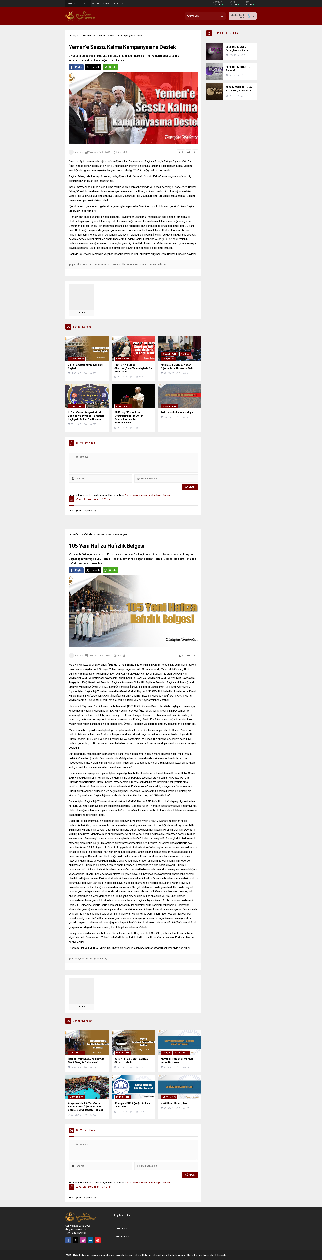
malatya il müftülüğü (98, 958)
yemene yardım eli (157, 264)
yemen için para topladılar (113, 264)
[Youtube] (98, 1240)
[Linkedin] (90, 1240)
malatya (84, 958)
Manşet (166, 1053)
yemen (97, 264)
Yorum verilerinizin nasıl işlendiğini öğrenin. (147, 495)
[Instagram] (83, 1240)
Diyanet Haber (88, 35)
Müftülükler (87, 534)
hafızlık (75, 958)
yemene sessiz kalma (137, 264)
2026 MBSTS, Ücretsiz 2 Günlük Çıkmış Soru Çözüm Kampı (123, 3)
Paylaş (78, 67)
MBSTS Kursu (123, 1236)
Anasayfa (73, 35)
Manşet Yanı (169, 359)
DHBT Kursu (122, 1228)
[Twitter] (75, 1240)
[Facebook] (68, 1240)
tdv (91, 264)
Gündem (185, 354)
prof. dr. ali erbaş (80, 264)
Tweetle (95, 67)
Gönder (113, 67)
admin (78, 152)
